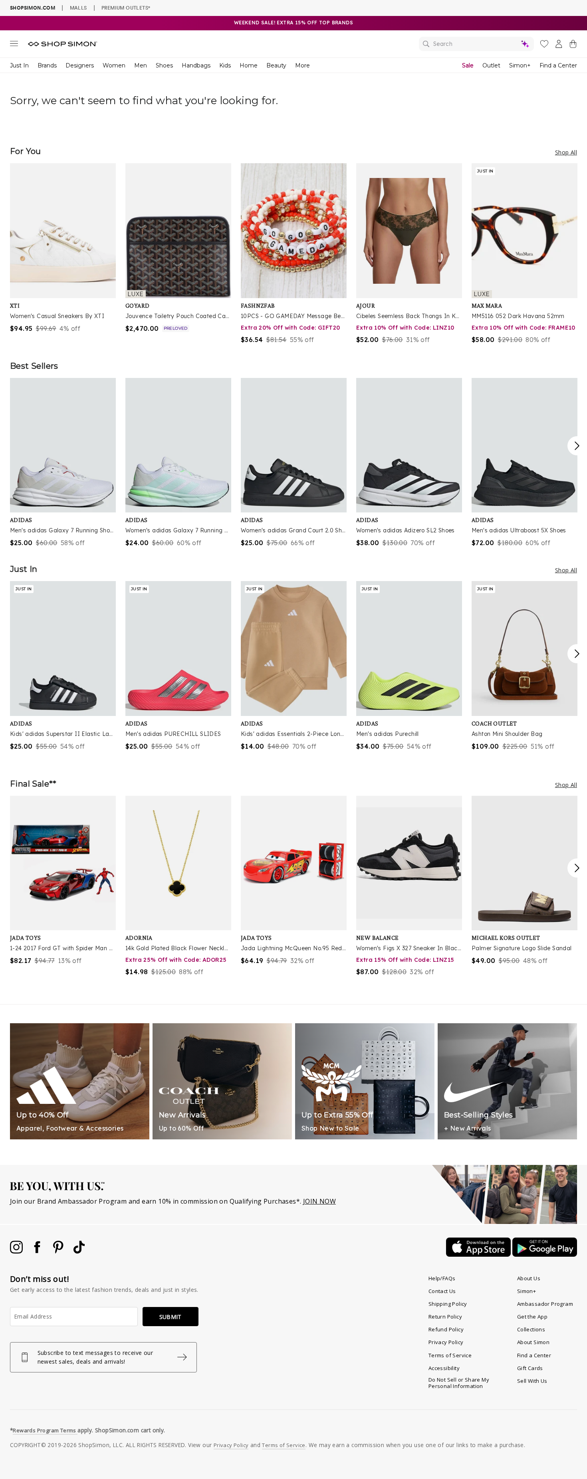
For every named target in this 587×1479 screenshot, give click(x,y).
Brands (47, 65)
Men (140, 65)
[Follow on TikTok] (79, 1251)
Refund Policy (446, 1329)
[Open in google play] (544, 1254)
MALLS (78, 7)
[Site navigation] (14, 45)
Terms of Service (450, 1355)
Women (114, 65)
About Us (528, 1278)
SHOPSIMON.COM (32, 8)
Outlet (491, 65)
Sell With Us (532, 1380)
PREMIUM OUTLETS (125, 7)
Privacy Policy (446, 1342)
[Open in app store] (479, 1254)
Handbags (196, 65)
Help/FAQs (442, 1278)
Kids (225, 65)
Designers (79, 65)
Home (249, 65)
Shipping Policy (447, 1303)
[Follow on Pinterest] (59, 1251)
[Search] (476, 44)
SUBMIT (170, 1317)
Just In (19, 65)
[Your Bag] (573, 45)
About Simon (533, 1342)
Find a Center (558, 65)
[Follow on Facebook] (38, 1251)
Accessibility (444, 1368)
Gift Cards (530, 1368)
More (302, 65)
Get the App (532, 1316)
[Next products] (577, 445)
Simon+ (520, 65)
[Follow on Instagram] (17, 1251)
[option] (63, 248)
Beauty (276, 65)
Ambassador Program (545, 1303)
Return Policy (445, 1316)
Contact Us (442, 1291)
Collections (531, 1329)
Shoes (164, 65)
